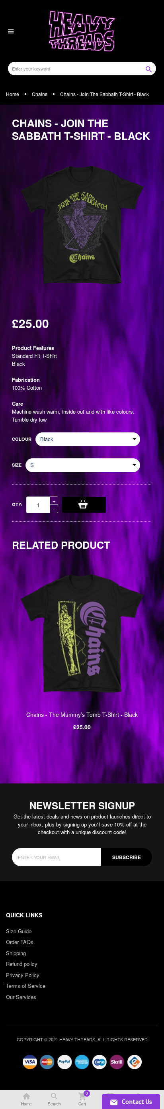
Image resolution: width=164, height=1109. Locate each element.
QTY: (17, 504)
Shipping (16, 953)
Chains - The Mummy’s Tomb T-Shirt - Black (82, 714)
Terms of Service (25, 985)
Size (16, 465)
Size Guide (18, 931)
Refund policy (21, 964)
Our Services (21, 997)
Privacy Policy (22, 975)
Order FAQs (19, 942)
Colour (21, 439)
